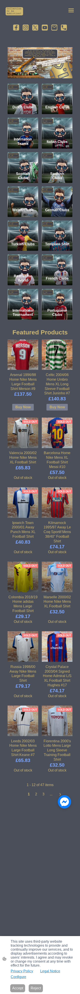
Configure (18, 977)
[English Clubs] (57, 92)
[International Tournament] (23, 298)
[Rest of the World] (23, 263)
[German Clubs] (57, 195)
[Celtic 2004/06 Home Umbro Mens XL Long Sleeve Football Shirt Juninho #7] (57, 355)
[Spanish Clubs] (57, 161)
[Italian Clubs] (57, 126)
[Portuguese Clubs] (57, 298)
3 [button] (43, 794)
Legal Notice (50, 971)
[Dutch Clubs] (23, 92)
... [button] (51, 794)
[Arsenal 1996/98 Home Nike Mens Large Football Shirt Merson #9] (23, 355)
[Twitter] (35, 28)
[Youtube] (45, 28)
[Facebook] (16, 28)
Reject (36, 988)
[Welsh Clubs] (23, 195)
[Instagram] (26, 28)
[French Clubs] (57, 263)
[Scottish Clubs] (23, 161)
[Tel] (64, 28)
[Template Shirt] (57, 229)
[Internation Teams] (23, 126)
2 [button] (36, 794)
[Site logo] (14, 11)
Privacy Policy (22, 971)
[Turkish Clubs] (23, 229)
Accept (17, 988)
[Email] (54, 28)
